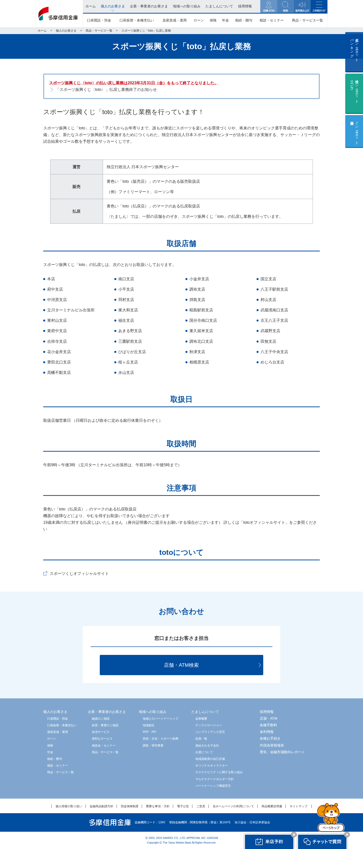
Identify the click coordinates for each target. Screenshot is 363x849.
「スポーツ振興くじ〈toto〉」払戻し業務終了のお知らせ (106, 89)
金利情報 (267, 732)
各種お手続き (270, 738)
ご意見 (200, 806)
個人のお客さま (66, 30)
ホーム (42, 30)
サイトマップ (298, 806)
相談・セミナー (272, 20)
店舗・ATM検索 (181, 665)
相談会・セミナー (104, 745)
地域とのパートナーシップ (160, 718)
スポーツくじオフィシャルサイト (79, 573)
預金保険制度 (130, 806)
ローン (199, 20)
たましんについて (205, 712)
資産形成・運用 (174, 20)
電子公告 (183, 806)
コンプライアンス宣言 (210, 732)
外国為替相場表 (272, 745)
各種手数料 (268, 725)
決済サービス (101, 732)
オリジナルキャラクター (211, 765)
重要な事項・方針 (158, 806)
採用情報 (267, 712)
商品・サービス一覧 (307, 20)
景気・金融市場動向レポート (282, 752)
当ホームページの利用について (233, 806)
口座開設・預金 (99, 20)
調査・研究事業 (153, 745)
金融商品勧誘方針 (101, 806)
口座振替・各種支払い (137, 20)
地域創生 (149, 725)
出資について (204, 752)
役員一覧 (201, 738)
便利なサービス (102, 738)
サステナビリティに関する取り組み (219, 772)
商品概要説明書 (272, 806)
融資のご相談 (101, 718)
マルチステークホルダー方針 (214, 779)
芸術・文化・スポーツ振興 (160, 738)
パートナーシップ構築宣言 (213, 786)
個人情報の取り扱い (69, 806)
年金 (225, 20)
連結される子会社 (207, 745)
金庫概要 (201, 718)
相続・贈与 (243, 20)
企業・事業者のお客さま (107, 712)
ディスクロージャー (208, 725)
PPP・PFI (149, 732)
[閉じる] (294, 834)
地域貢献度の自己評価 (210, 759)
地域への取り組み (152, 712)
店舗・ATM (268, 718)
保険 (213, 20)
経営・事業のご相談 (105, 725)
